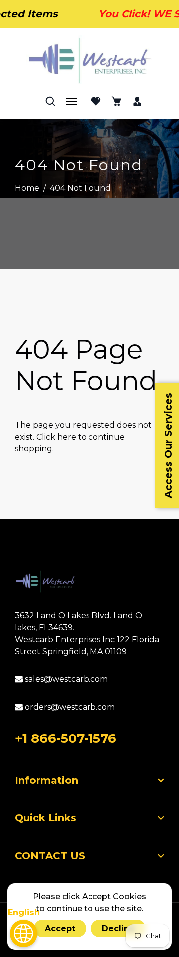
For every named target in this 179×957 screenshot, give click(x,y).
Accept (60, 928)
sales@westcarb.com (65, 679)
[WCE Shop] (89, 60)
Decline (118, 928)
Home (27, 188)
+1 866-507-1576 (65, 738)
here (66, 437)
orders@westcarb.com (69, 707)
